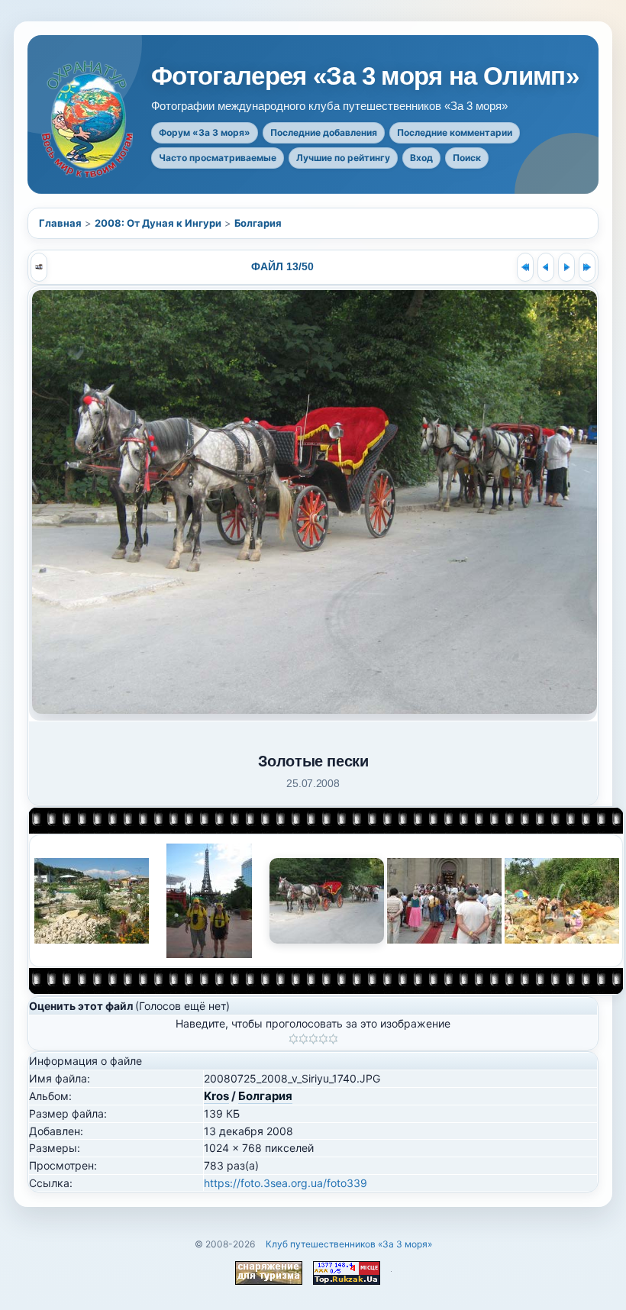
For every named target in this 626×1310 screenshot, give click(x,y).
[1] (293, 1039)
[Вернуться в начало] (525, 267)
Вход (421, 157)
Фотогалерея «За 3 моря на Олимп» (365, 76)
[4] (323, 1039)
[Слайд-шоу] (39, 267)
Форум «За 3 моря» (204, 132)
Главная (60, 223)
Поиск (467, 157)
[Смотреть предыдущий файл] (545, 267)
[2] (303, 1039)
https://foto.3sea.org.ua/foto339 (285, 1182)
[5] (333, 1039)
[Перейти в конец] (587, 267)
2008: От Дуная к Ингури (158, 223)
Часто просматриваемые (217, 157)
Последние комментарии (454, 132)
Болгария (258, 223)
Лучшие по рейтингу (343, 157)
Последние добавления (323, 132)
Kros (216, 1096)
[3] (313, 1039)
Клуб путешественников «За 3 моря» (349, 1244)
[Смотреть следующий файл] (566, 267)
